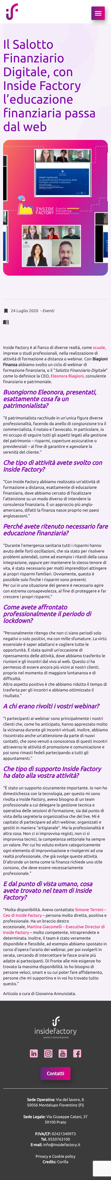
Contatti (55, 1073)
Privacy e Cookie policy (55, 1156)
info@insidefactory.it (62, 1144)
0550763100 (59, 1139)
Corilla (55, 1162)
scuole (99, 347)
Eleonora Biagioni (67, 376)
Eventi (48, 311)
